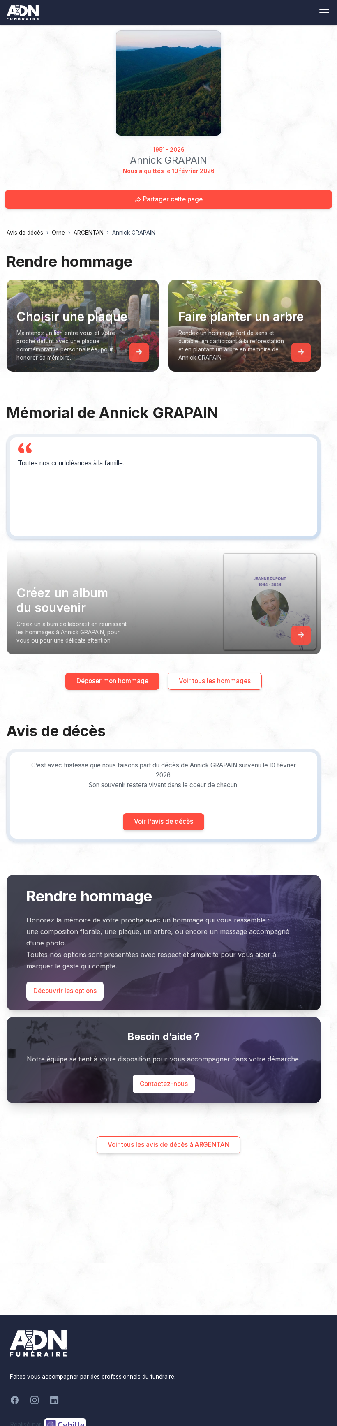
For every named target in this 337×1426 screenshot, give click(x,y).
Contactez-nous (164, 1084)
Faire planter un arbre (241, 316)
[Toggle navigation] (324, 12)
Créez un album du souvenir (62, 600)
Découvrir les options (65, 991)
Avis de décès (25, 232)
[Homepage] (168, 83)
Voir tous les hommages (215, 681)
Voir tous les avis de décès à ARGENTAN (168, 1145)
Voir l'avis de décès (163, 821)
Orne (58, 232)
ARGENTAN (89, 232)
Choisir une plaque (71, 316)
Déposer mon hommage (112, 681)
